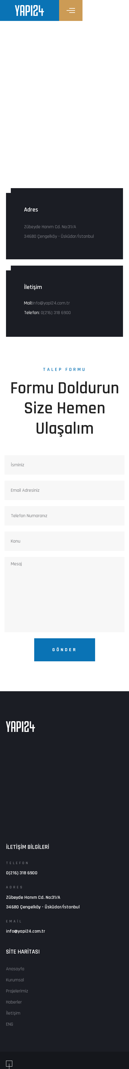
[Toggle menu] (70, 10)
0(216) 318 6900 (56, 313)
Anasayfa (15, 969)
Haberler (14, 1002)
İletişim (13, 1013)
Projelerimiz (17, 991)
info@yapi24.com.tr (51, 303)
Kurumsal (15, 980)
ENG (9, 1024)
